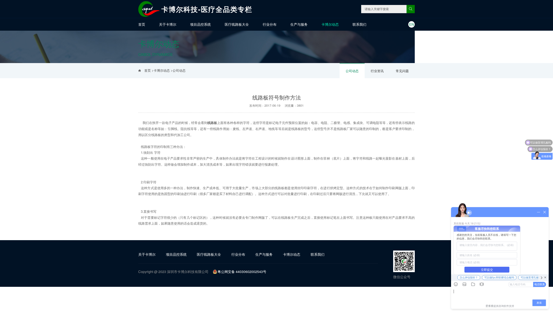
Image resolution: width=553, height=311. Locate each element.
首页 (141, 24)
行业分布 (269, 24)
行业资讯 (377, 70)
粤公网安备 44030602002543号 (242, 271)
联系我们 (359, 24)
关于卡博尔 (167, 24)
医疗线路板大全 (237, 24)
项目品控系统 (200, 24)
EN (411, 24)
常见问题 (402, 70)
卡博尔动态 (330, 24)
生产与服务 (299, 24)
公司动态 (352, 70)
